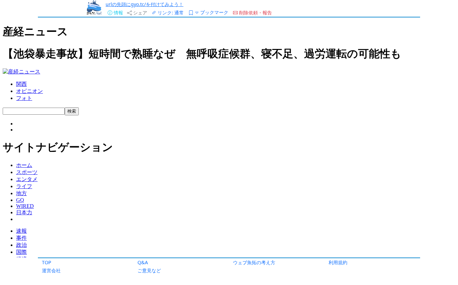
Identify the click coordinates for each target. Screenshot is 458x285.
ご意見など (149, 270)
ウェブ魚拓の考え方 (254, 262)
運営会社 (51, 270)
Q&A (142, 262)
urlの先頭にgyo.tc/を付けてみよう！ (144, 4)
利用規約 (338, 262)
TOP (46, 262)
